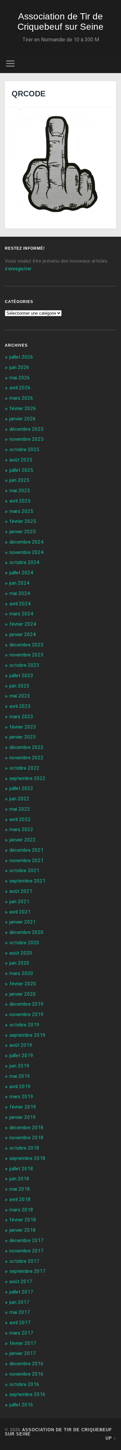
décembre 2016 (26, 1364)
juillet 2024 (21, 573)
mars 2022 (21, 829)
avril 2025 (20, 501)
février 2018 (22, 1220)
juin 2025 (19, 480)
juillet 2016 (21, 1405)
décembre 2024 (26, 542)
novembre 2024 (26, 552)
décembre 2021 (26, 850)
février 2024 (22, 624)
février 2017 (22, 1343)
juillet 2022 (21, 788)
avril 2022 (20, 819)
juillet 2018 (21, 1169)
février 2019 (22, 1107)
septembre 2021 (27, 881)
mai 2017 (19, 1312)
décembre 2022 (26, 747)
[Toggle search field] (111, 63)
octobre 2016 (24, 1384)
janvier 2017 (22, 1353)
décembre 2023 (26, 645)
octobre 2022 (24, 768)
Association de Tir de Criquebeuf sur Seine (60, 21)
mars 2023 (21, 717)
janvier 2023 (22, 737)
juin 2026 (19, 367)
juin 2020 (19, 963)
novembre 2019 (26, 1014)
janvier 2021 (22, 922)
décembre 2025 (26, 429)
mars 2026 (21, 398)
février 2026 (22, 408)
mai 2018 (19, 1189)
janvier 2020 (22, 994)
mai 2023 (19, 696)
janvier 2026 (22, 419)
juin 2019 (19, 1066)
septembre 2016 (27, 1394)
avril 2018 (20, 1199)
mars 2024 (21, 614)
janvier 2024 (22, 634)
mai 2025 (19, 490)
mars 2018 (21, 1210)
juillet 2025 (21, 470)
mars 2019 (21, 1096)
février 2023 (22, 727)
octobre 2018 (24, 1148)
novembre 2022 (26, 758)
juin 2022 (19, 799)
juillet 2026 (21, 357)
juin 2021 (19, 901)
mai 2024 (19, 593)
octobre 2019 (24, 1025)
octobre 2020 (24, 943)
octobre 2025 (24, 449)
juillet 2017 (21, 1292)
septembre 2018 (27, 1158)
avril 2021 (20, 912)
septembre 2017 (27, 1271)
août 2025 (20, 460)
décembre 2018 (26, 1128)
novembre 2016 (26, 1374)
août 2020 (20, 953)
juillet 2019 (21, 1055)
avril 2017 (20, 1323)
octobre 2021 (24, 870)
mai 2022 (19, 809)
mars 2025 (21, 511)
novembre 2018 (26, 1138)
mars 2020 (21, 973)
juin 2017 (19, 1302)
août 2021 (20, 891)
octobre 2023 (24, 665)
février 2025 (22, 521)
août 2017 (20, 1281)
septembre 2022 (27, 778)
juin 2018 (19, 1179)
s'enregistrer (18, 269)
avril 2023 (20, 706)
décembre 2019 (26, 1004)
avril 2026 (20, 388)
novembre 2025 (26, 439)
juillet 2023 (21, 675)
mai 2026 (19, 378)
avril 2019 (20, 1086)
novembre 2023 (26, 655)
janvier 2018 (22, 1230)
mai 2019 (19, 1076)
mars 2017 (21, 1333)
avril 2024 (20, 604)
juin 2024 (19, 583)
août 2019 (20, 1045)
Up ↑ (111, 1438)
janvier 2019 (22, 1117)
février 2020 (22, 984)
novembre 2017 (26, 1251)
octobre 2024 (24, 562)
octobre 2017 (24, 1261)
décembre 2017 (26, 1240)
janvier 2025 (22, 532)
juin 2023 (19, 686)
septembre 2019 (27, 1035)
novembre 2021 (26, 860)
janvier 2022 (22, 840)
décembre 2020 (26, 932)
